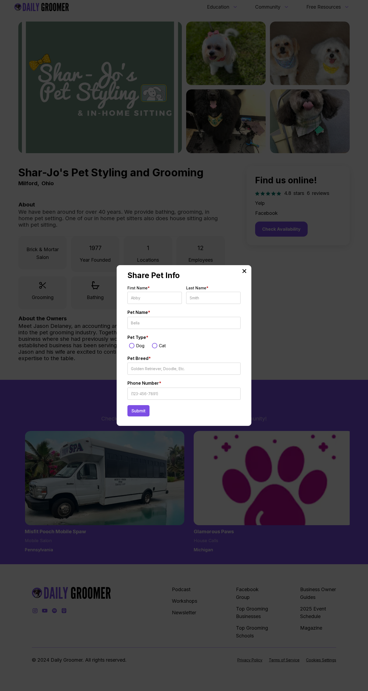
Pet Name (138, 312)
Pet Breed (139, 358)
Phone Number (144, 383)
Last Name (197, 288)
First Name (138, 288)
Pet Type (137, 337)
